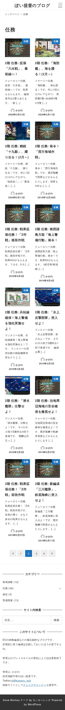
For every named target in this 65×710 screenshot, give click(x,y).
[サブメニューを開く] (59, 588)
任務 (5, 588)
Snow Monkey (11, 700)
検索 (56, 620)
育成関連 (8, 600)
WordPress (34, 704)
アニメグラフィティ (34, 685)
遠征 (5, 594)
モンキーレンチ (42, 700)
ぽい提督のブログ (32, 5)
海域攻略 (8, 582)
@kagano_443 (22, 680)
